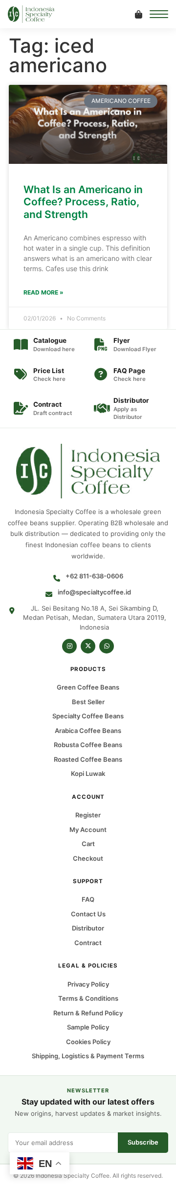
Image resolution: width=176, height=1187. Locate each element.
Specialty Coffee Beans (88, 716)
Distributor (88, 928)
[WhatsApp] (106, 646)
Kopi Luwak (88, 774)
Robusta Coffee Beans (88, 745)
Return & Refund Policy (88, 1013)
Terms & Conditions (88, 998)
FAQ (88, 900)
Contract (88, 943)
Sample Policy (88, 1027)
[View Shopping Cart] (138, 14)
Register (88, 815)
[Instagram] (69, 646)
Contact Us (88, 914)
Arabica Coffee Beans (88, 730)
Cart (88, 844)
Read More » (43, 292)
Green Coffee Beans (88, 688)
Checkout (88, 858)
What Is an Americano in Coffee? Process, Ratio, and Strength (83, 201)
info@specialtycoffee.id (94, 592)
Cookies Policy (88, 1042)
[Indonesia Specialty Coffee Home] (38, 14)
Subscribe (143, 1142)
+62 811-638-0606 (94, 576)
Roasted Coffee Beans (88, 759)
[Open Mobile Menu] (159, 14)
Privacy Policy (88, 984)
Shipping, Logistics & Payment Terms (88, 1056)
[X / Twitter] (88, 646)
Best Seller (88, 702)
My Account (88, 829)
